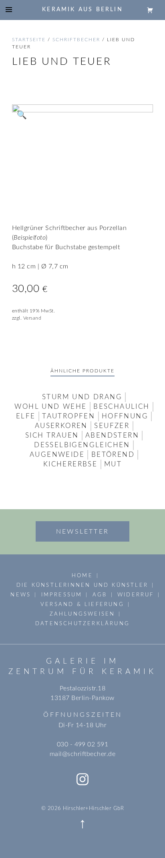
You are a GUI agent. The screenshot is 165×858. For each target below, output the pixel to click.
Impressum (61, 594)
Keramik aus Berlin (82, 9)
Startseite (29, 39)
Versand (32, 318)
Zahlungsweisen (82, 614)
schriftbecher (76, 39)
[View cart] (150, 9)
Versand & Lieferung (82, 604)
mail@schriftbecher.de (82, 754)
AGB (100, 594)
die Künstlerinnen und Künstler (82, 585)
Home (82, 575)
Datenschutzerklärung (82, 623)
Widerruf (135, 594)
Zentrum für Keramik (82, 672)
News (20, 594)
